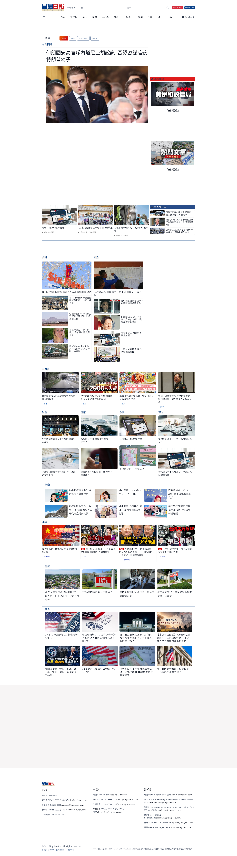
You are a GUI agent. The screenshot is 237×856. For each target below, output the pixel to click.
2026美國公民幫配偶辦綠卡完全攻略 (98, 670)
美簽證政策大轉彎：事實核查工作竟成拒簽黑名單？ (173, 670)
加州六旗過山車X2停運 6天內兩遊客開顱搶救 (66, 292)
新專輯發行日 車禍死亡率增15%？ (94, 440)
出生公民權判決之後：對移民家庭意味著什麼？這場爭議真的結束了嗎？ (135, 637)
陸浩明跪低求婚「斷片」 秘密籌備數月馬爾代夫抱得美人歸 (80, 509)
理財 (160, 412)
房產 (150, 17)
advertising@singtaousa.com (125, 799)
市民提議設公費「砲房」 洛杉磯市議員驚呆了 (79, 332)
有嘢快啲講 (126, 559)
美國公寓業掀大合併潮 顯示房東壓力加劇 (137, 594)
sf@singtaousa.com (118, 794)
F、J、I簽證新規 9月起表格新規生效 (61, 636)
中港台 (105, 17)
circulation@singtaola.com (169, 810)
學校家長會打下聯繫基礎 (131, 468)
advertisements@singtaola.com (162, 802)
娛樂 (140, 17)
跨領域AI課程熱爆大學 (130, 438)
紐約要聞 (51, 232)
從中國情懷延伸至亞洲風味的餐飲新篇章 (58, 440)
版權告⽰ (70, 849)
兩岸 (84, 403)
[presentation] (97, 94)
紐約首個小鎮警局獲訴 (53, 227)
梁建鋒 (47, 556)
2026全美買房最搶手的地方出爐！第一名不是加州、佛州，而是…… (62, 595)
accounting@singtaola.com (168, 817)
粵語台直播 (177, 7)
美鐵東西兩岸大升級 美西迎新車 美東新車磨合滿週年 (79, 348)
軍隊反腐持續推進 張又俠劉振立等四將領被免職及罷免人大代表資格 (175, 399)
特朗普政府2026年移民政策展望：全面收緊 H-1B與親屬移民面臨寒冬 (136, 671)
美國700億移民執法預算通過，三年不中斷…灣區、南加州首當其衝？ (62, 671)
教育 (121, 412)
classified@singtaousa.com (124, 804)
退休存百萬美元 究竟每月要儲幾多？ (175, 440)
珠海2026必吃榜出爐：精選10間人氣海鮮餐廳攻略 (136, 397)
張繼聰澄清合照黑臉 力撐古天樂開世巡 (80, 492)
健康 (83, 412)
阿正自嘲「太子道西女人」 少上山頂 (129, 492)
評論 (44, 521)
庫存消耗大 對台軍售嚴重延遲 (131, 334)
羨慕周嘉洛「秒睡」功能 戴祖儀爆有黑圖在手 (179, 493)
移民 (160, 17)
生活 (44, 412)
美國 (84, 17)
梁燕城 (163, 556)
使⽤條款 (60, 849)
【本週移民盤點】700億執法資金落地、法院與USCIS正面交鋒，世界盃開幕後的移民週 (173, 637)
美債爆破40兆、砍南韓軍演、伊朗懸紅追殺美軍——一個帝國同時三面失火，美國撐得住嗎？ (137, 552)
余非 (85, 556)
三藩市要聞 (92, 232)
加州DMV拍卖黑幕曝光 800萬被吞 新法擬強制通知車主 (180, 230)
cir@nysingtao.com (77, 809)
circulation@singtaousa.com (110, 812)
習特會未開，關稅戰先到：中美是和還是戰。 (59, 550)
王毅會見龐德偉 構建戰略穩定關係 (131, 350)
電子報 (73, 17)
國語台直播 (189, 7)
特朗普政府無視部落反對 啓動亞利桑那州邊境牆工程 (80, 316)
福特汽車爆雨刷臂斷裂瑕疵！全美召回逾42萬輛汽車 (179, 213)
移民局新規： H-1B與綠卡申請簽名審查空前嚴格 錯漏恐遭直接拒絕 (99, 637)
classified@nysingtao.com (72, 805)
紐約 (45, 232)
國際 (94, 17)
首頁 (63, 17)
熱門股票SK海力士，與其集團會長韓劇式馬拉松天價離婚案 (98, 550)
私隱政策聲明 (48, 849)
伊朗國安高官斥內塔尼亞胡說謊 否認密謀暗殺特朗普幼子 (96, 56)
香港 (45, 403)
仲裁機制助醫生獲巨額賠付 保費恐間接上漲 (58, 473)
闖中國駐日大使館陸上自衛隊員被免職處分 (132, 301)
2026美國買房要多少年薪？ (97, 592)
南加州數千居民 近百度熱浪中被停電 (131, 229)
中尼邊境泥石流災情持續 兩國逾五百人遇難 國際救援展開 (96, 397)
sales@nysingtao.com (78, 800)
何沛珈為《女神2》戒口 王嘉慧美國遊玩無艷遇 (130, 509)
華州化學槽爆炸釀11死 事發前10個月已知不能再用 (80, 300)
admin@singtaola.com (182, 794)
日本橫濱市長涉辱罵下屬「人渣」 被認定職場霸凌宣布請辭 (132, 319)
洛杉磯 (118, 235)
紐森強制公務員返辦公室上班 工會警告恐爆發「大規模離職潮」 (179, 222)
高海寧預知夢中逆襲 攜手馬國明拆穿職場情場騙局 (179, 509)
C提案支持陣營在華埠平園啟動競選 (95, 227)
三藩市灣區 (83, 232)
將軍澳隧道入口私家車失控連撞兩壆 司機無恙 (58, 397)
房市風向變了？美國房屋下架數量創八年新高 (174, 594)
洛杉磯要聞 (125, 235)
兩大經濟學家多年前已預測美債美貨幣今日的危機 (175, 550)
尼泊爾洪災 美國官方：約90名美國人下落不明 (117, 294)
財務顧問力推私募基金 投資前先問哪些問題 (175, 473)
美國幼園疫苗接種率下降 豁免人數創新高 (96, 473)
